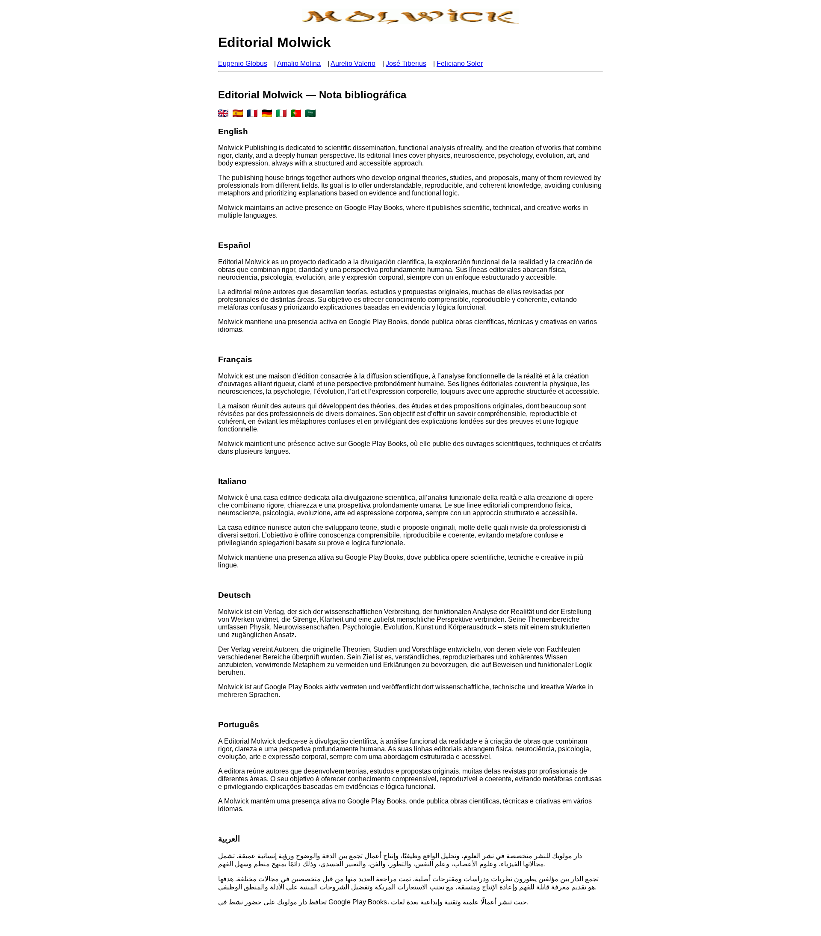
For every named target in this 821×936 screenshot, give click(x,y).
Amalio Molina (299, 63)
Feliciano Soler (460, 63)
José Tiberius (406, 63)
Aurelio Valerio (353, 63)
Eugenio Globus (242, 63)
